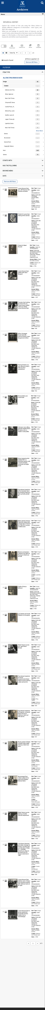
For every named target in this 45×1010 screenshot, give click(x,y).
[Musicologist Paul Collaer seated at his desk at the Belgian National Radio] (12, 780)
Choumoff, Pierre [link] (10, 102)
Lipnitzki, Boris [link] (9, 123)
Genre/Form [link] (7, 142)
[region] (22, 125)
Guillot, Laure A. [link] (9, 115)
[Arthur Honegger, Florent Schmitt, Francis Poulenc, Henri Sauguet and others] (12, 337)
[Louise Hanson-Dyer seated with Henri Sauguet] (12, 275)
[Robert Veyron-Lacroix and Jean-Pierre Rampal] (12, 649)
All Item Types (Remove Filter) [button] (12, 77)
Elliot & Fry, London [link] (10, 111)
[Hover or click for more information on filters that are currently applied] (38, 59)
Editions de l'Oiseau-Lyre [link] (10, 90)
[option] (22, 114)
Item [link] (4, 150)
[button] (22, 46)
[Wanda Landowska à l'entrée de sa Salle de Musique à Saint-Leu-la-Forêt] (12, 556)
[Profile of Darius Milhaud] (12, 590)
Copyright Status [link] (9, 146)
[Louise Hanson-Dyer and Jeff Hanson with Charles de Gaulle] (12, 192)
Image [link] (5, 81)
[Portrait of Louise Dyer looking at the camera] (12, 218)
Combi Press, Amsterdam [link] (10, 106)
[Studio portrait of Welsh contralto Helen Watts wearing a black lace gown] (12, 746)
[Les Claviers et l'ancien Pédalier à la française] (12, 617)
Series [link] (6, 133)
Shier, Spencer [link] (9, 94)
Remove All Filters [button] (32, 62)
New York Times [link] (9, 127)
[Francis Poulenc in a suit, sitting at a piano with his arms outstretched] (12, 368)
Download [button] (12, 46)
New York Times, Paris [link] (10, 98)
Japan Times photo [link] (10, 119)
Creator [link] (6, 86)
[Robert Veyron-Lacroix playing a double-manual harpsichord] (12, 816)
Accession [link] (7, 138)
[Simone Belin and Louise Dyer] (12, 400)
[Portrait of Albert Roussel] (12, 249)
